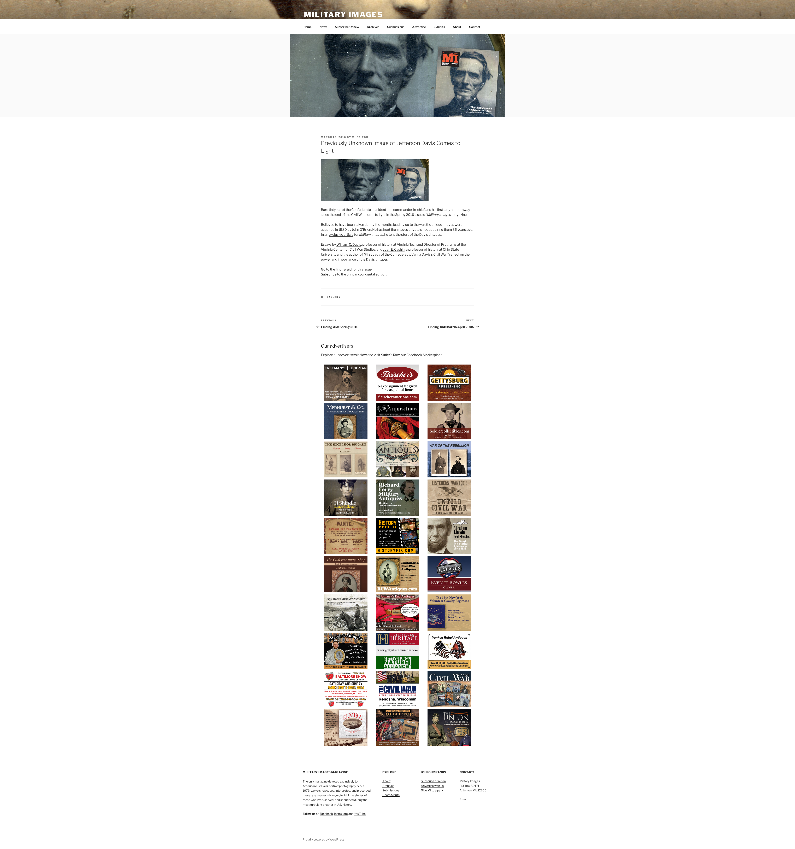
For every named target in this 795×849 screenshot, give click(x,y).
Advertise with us (432, 785)
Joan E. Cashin (394, 249)
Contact (474, 27)
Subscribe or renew (433, 781)
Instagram (341, 813)
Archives (373, 27)
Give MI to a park (432, 790)
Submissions (395, 27)
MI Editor (360, 137)
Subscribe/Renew (347, 27)
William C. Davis (348, 244)
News (323, 27)
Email (463, 799)
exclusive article (341, 235)
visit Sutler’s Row (387, 355)
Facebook (326, 813)
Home (308, 27)
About (457, 27)
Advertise (419, 27)
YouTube (360, 813)
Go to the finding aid (336, 269)
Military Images (343, 14)
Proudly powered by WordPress (323, 839)
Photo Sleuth (391, 795)
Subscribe (328, 274)
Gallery (334, 297)
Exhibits (439, 27)
